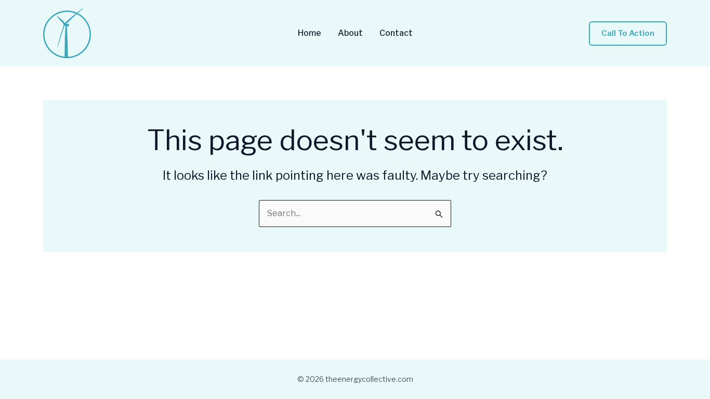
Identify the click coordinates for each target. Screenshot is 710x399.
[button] (628, 33)
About (350, 33)
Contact (396, 33)
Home (309, 33)
